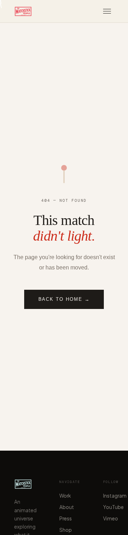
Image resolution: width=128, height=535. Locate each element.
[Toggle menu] (107, 11)
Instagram (115, 496)
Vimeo (110, 518)
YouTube (113, 507)
